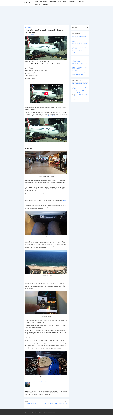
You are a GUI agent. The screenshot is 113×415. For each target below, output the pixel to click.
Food (59, 1)
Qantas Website (44, 381)
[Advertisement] (56, 14)
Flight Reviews (72, 1)
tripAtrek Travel (27, 3)
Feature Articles (52, 1)
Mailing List (37, 4)
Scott (29, 387)
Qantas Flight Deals (52, 115)
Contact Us (45, 4)
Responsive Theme (50, 412)
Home (36, 1)
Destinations (43, 1)
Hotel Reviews (80, 1)
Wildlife (64, 1)
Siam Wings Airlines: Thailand (77, 74)
